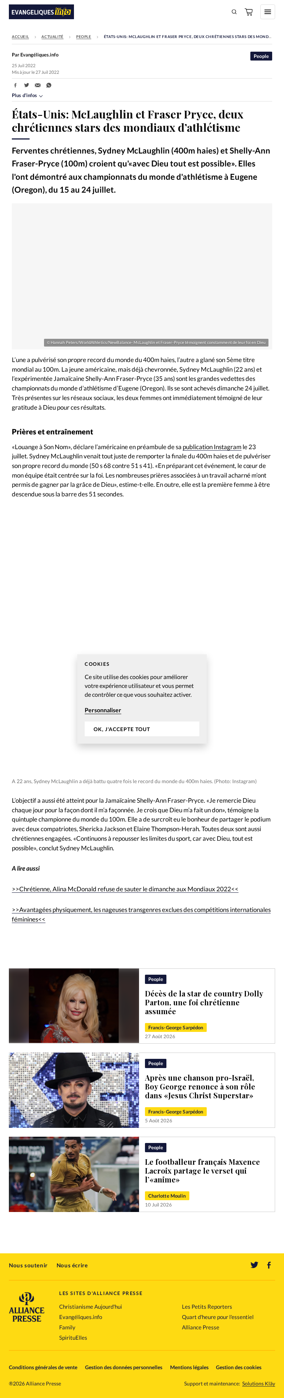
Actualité (52, 36)
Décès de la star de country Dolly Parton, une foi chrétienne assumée (204, 1002)
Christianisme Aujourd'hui (90, 1306)
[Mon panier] (249, 12)
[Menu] (267, 11)
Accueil (20, 36)
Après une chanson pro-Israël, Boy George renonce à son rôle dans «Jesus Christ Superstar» (200, 1086)
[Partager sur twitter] (26, 85)
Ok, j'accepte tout (122, 729)
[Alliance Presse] (26, 1322)
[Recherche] (234, 11)
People (83, 36)
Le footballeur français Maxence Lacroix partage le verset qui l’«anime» (202, 1170)
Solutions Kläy (258, 1383)
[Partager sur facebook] (15, 85)
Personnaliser (103, 709)
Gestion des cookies (238, 1367)
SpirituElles (73, 1337)
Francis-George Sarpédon (175, 1027)
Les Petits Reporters (207, 1306)
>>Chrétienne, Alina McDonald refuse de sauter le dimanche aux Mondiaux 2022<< (125, 889)
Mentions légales (189, 1367)
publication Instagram (212, 447)
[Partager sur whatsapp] (49, 85)
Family (67, 1327)
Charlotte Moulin (167, 1196)
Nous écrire (72, 1265)
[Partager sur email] (37, 85)
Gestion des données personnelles (123, 1367)
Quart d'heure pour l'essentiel (218, 1316)
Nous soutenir (28, 1265)
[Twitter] (254, 1265)
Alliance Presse (200, 1327)
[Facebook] (269, 1265)
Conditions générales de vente (43, 1367)
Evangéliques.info (80, 1316)
